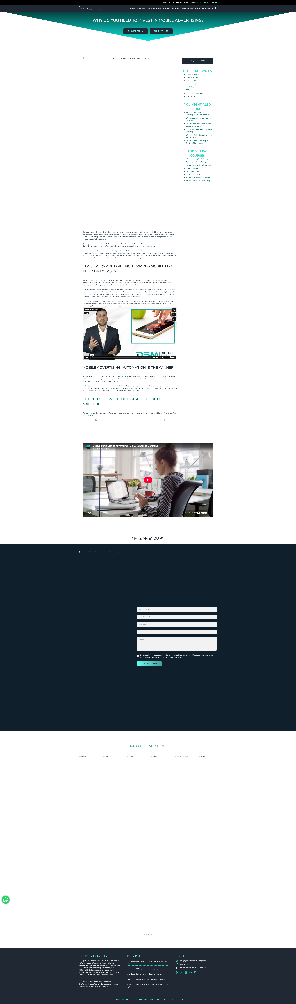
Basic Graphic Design (193, 171)
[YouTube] (213, 2)
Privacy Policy (126, 999)
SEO (187, 90)
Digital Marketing (192, 78)
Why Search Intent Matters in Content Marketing (144, 974)
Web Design (190, 96)
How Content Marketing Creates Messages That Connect (147, 979)
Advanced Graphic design (195, 174)
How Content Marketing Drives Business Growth (144, 969)
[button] (215, 8)
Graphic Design (191, 84)
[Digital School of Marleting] (89, 8)
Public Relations (191, 87)
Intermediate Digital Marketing (197, 159)
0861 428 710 (185, 964)
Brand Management (193, 168)
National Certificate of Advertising (198, 177)
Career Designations (177, 999)
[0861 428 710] (178, 964)
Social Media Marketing (194, 93)
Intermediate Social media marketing (199, 165)
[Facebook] (205, 2)
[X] (207, 2)
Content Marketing (192, 74)
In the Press (116, 999)
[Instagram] (210, 2)
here (91, 415)
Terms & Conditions (140, 999)
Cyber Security (191, 81)
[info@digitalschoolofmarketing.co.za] (178, 961)
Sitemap (151, 999)
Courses (166, 999)
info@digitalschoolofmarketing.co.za (193, 961)
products (154, 251)
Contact (158, 999)
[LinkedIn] (216, 2)
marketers (125, 376)
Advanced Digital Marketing (196, 162)
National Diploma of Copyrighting (198, 181)
